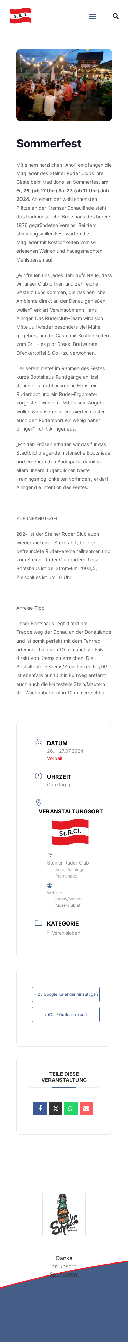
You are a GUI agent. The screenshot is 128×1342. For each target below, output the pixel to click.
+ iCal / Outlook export (65, 1014)
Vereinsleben (66, 933)
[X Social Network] (55, 1108)
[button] (92, 16)
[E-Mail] (86, 1108)
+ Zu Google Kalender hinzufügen (66, 994)
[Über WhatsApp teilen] (71, 1108)
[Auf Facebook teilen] (40, 1108)
